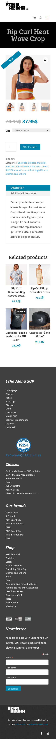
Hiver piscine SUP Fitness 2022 (21, 493)
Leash (9, 562)
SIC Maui (10, 516)
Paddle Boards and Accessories (22, 588)
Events (9, 482)
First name (11, 667)
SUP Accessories (14, 565)
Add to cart (30, 146)
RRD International (15, 524)
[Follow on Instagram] (47, 733)
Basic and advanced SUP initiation (23, 471)
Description (17, 187)
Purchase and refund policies (21, 584)
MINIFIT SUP (12, 512)
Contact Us (11, 412)
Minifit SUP (11, 416)
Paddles (10, 558)
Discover (10, 405)
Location (10, 424)
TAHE (8, 527)
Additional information (23, 193)
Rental (9, 398)
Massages (11, 606)
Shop (8, 409)
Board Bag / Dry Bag (16, 569)
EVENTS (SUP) (13, 486)
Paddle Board (13, 554)
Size (8, 130)
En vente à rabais (27, 162)
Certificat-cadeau (14, 591)
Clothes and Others (16, 173)
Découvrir (11, 427)
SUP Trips (11, 401)
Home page (11, 390)
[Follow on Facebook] (41, 733)
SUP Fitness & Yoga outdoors (20, 475)
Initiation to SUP (14, 479)
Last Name (11, 677)
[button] (45, 60)
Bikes (8, 577)
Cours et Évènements (17, 420)
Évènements (12, 602)
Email (9, 657)
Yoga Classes (12, 490)
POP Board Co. (13, 520)
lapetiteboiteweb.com (38, 724)
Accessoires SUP (14, 595)
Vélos (8, 599)
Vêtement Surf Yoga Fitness (33, 170)
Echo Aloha (20, 724)
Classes (9, 394)
